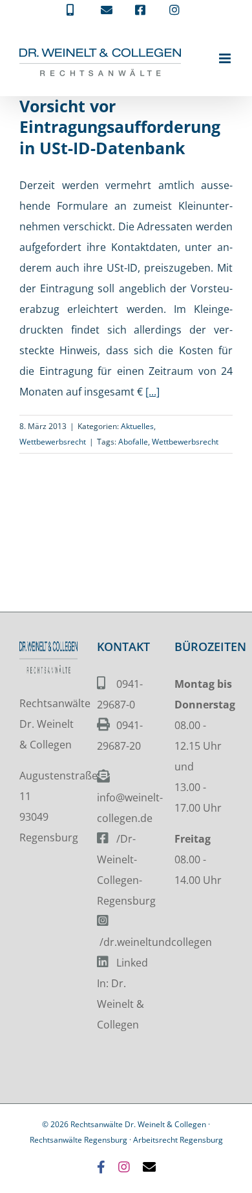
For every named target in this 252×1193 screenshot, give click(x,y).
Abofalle (133, 441)
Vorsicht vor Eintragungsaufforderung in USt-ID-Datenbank (119, 127)
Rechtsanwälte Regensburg (78, 1139)
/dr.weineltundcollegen (156, 942)
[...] (152, 392)
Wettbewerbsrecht (52, 441)
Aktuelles (137, 426)
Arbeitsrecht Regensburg (178, 1139)
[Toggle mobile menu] (226, 58)
